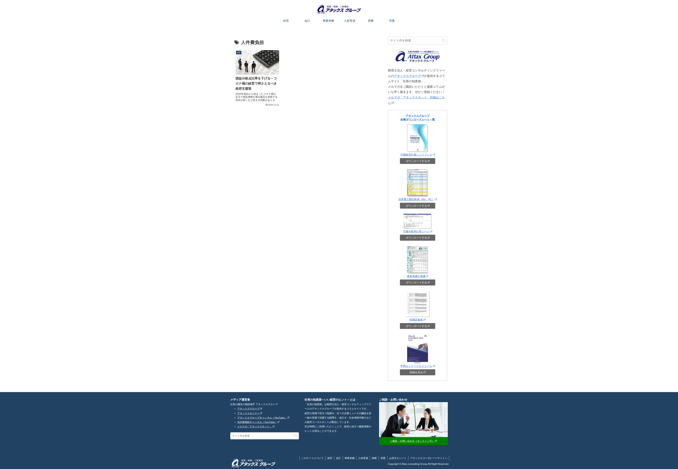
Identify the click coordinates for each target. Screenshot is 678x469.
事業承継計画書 (416, 276)
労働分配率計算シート (416, 231)
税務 (374, 458)
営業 (382, 458)
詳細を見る (416, 372)
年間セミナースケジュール (416, 366)
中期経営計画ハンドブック (416, 154)
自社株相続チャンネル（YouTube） (257, 422)
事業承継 (350, 458)
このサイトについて (312, 458)
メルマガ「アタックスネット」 (254, 426)
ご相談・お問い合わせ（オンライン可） (412, 441)
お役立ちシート (397, 458)
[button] (444, 40)
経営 (329, 458)
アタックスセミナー (248, 413)
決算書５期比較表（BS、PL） (416, 199)
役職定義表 (416, 319)
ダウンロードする (416, 161)
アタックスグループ (407, 76)
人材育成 (363, 458)
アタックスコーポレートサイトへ (428, 458)
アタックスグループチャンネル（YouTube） (262, 417)
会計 (338, 458)
